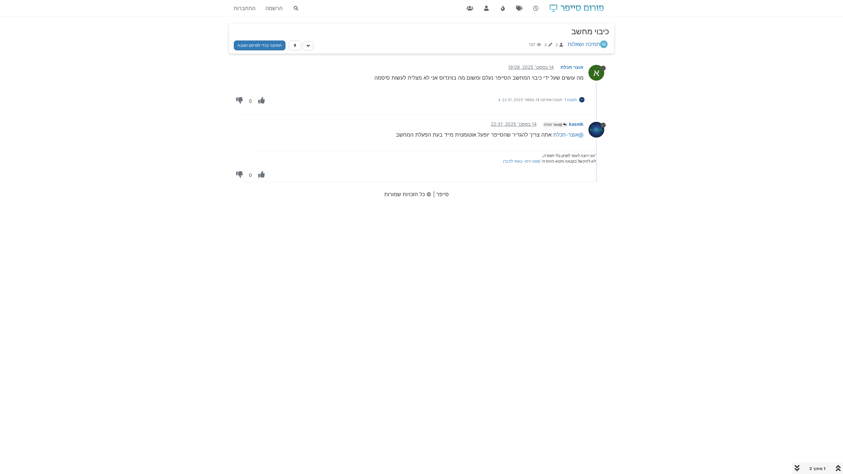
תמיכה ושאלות (584, 44)
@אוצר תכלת (553, 124)
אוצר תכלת (572, 67)
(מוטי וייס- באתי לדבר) (521, 161)
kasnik (576, 124)
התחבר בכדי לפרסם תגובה (259, 45)
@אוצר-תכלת (568, 134)
